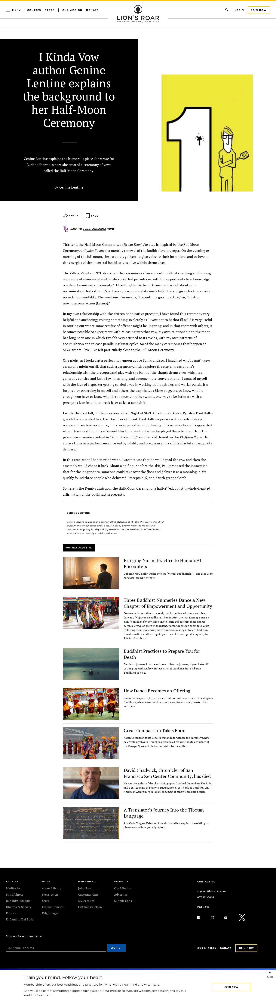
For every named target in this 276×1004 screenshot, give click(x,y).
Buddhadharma (94, 228)
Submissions (123, 901)
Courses (34, 10)
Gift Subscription (90, 907)
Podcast (11, 913)
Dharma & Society (18, 907)
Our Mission (72, 10)
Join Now (259, 10)
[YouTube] (228, 917)
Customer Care (88, 894)
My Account (86, 901)
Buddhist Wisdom (18, 901)
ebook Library (51, 888)
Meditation (14, 888)
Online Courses (52, 907)
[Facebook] (201, 917)
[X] (242, 917)
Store (50, 10)
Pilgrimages (50, 913)
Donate (92, 10)
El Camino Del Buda (20, 919)
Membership (87, 881)
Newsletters (50, 894)
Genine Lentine (71, 187)
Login (239, 10)
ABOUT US (121, 881)
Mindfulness (14, 894)
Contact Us (206, 881)
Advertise (120, 894)
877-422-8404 (205, 897)
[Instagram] (215, 917)
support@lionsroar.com (211, 891)
